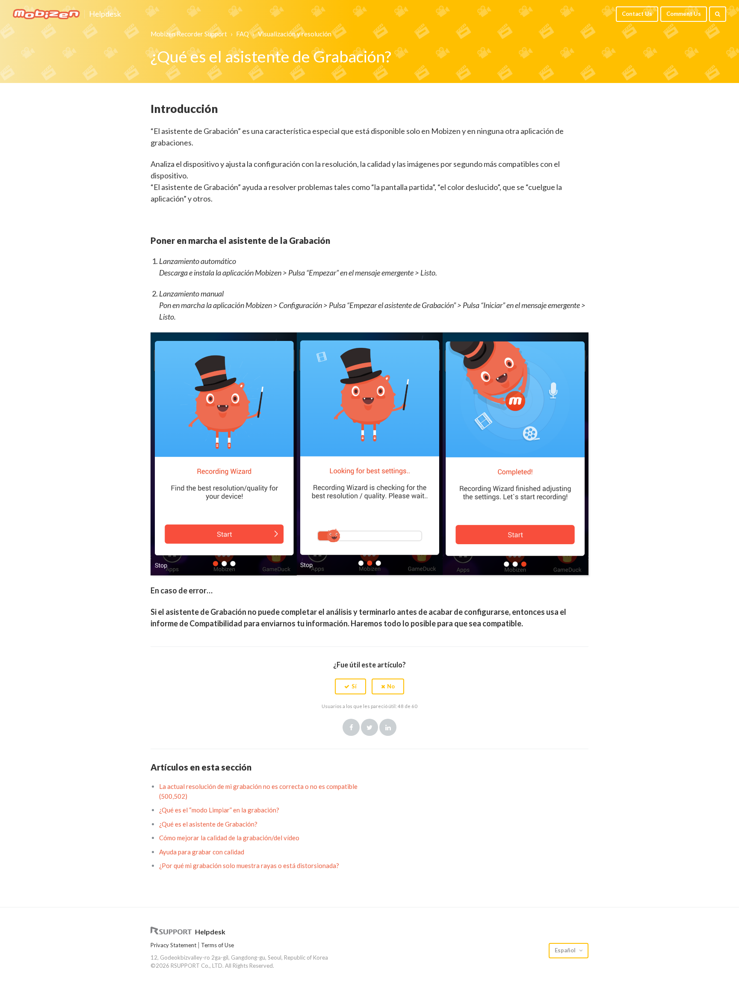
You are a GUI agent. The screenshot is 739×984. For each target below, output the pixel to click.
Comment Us (683, 13)
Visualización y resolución (294, 34)
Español (566, 950)
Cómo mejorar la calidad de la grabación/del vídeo (229, 838)
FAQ (242, 34)
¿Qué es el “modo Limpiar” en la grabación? (219, 810)
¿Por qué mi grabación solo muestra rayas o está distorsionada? (249, 865)
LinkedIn (387, 727)
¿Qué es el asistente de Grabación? (208, 824)
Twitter (369, 727)
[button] (350, 686)
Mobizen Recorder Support (189, 34)
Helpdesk (105, 14)
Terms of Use (217, 945)
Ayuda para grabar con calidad (201, 852)
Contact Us (637, 13)
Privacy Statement (173, 945)
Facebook (351, 727)
